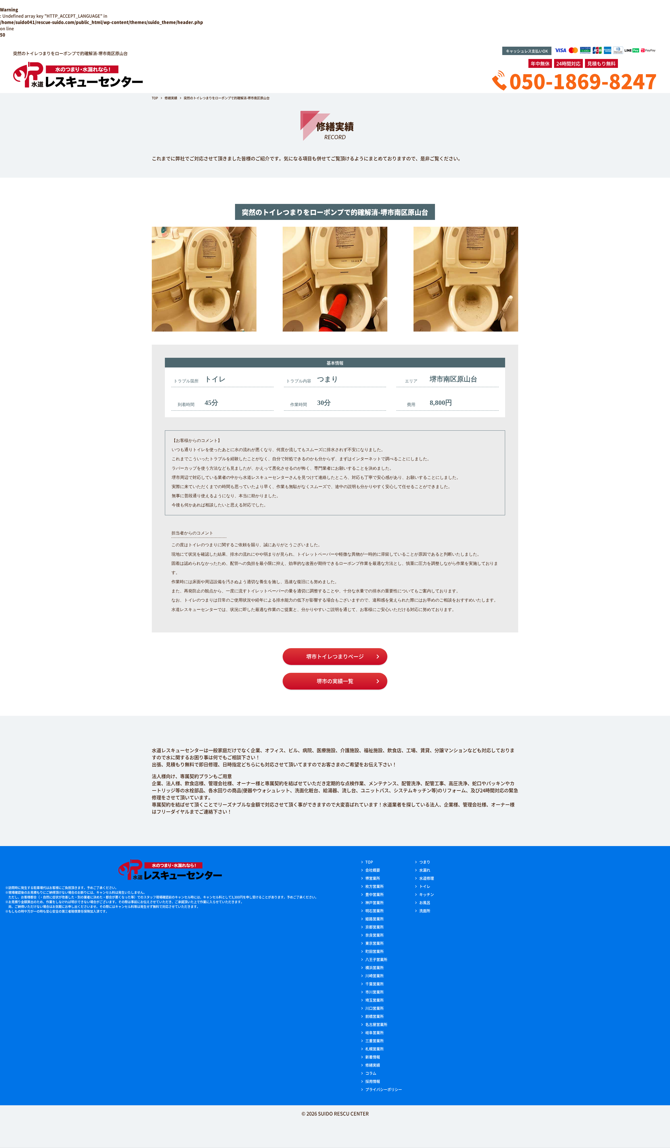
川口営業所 (374, 1008)
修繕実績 (372, 1065)
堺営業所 (372, 878)
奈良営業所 (374, 935)
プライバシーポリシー (383, 1089)
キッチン (426, 894)
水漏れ (424, 870)
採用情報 (372, 1081)
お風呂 (424, 902)
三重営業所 (374, 1040)
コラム (370, 1073)
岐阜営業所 (374, 1032)
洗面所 (424, 910)
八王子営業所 (376, 959)
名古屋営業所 (376, 1024)
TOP (369, 861)
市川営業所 (374, 991)
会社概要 (372, 870)
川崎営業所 (374, 975)
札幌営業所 (374, 1048)
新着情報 (372, 1056)
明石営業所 (374, 910)
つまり (424, 861)
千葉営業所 (374, 983)
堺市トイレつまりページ (335, 656)
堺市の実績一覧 (335, 681)
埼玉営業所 (374, 1000)
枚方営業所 (374, 886)
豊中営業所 (374, 894)
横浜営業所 (374, 967)
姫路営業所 (374, 918)
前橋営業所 (374, 1016)
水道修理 (426, 878)
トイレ (424, 886)
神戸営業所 (374, 902)
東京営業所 (374, 943)
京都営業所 (374, 926)
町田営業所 (374, 951)
